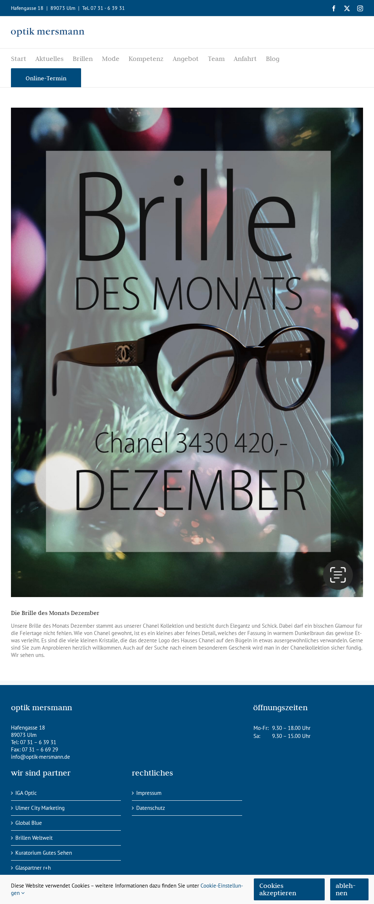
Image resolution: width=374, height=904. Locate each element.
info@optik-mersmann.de (40, 756)
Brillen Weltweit (34, 837)
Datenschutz (150, 807)
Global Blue (28, 822)
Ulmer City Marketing (40, 807)
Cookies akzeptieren (277, 889)
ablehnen (346, 889)
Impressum (148, 792)
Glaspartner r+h (33, 867)
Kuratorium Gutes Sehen (43, 852)
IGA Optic (26, 792)
